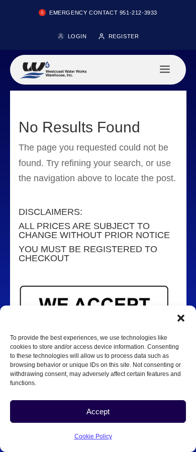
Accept (98, 411)
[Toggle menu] (165, 70)
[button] (181, 318)
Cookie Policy (93, 436)
